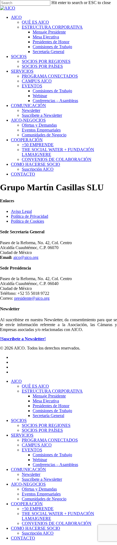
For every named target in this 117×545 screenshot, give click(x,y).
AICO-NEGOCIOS (28, 484)
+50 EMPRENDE (38, 508)
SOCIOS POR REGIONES (46, 425)
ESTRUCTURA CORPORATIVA (52, 391)
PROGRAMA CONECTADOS (50, 440)
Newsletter (31, 474)
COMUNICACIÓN (28, 469)
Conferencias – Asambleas (55, 464)
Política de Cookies (27, 221)
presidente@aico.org (32, 298)
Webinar (40, 459)
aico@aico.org (25, 257)
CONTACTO (23, 538)
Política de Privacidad (29, 216)
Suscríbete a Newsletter (42, 479)
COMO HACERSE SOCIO (35, 528)
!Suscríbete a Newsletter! (23, 338)
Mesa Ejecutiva (46, 401)
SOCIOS (19, 420)
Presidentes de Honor (51, 405)
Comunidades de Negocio (44, 499)
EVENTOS (32, 450)
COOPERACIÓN (27, 503)
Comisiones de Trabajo (52, 410)
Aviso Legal (21, 211)
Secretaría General (48, 415)
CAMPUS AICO (37, 445)
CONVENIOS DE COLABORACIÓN (56, 523)
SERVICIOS (22, 435)
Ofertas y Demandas (39, 489)
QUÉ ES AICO (35, 386)
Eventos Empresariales (41, 494)
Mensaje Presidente (49, 396)
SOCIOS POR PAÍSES (42, 430)
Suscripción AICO (38, 533)
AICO (16, 381)
